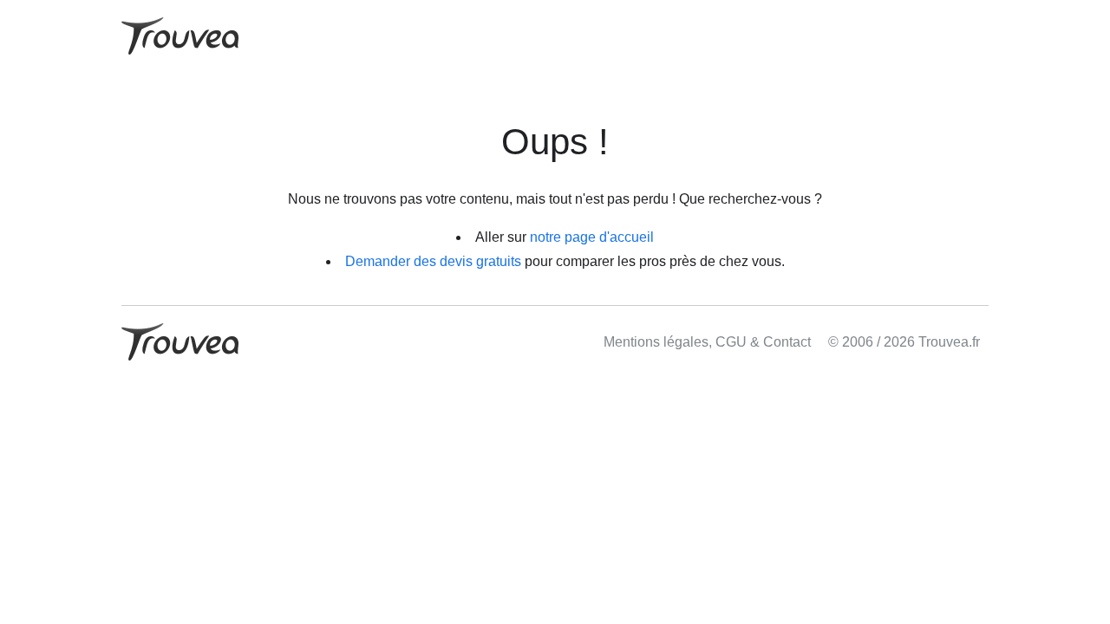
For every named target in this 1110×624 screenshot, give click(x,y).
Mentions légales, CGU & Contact (707, 342)
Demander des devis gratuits (433, 261)
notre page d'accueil (592, 237)
